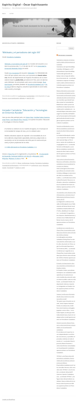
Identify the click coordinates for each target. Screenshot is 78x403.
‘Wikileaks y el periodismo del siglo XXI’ (21, 52)
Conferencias (22, 96)
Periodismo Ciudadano (42, 163)
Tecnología (10, 168)
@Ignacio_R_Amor (14, 158)
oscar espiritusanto (13, 98)
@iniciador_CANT (38, 156)
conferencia (34, 165)
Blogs (19, 163)
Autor (11, 13)
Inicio (4, 13)
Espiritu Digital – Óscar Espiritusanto (25, 4)
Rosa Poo (11, 154)
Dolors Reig (29, 117)
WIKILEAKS (31, 73)
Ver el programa (14, 73)
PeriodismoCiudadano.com (36, 84)
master (4, 168)
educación (46, 165)
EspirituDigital (30, 96)
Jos (11, 120)
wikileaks (22, 98)
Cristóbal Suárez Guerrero (42, 117)
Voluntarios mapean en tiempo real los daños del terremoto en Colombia (66, 62)
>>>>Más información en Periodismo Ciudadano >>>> (21, 147)
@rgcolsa (5, 158)
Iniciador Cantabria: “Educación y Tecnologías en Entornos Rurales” (24, 111)
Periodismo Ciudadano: (14, 57)
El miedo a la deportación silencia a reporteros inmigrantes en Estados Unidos (66, 266)
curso (40, 165)
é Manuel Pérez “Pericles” (20, 120)
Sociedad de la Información (10, 165)
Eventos (32, 163)
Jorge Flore (5, 120)
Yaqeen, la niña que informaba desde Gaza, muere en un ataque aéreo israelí (65, 296)
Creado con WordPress (8, 399)
